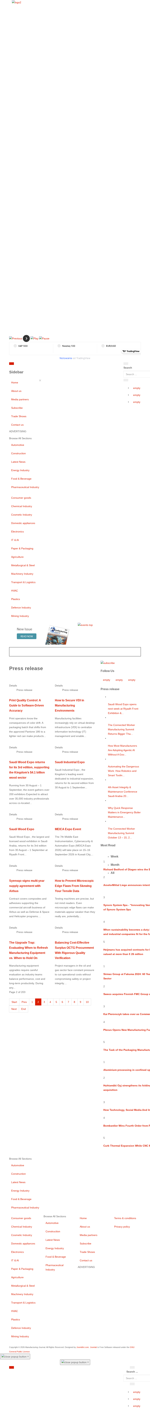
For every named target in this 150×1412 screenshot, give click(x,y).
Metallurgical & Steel (23, 565)
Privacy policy (122, 1226)
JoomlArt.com (82, 1347)
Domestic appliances (23, 523)
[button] (15, 338)
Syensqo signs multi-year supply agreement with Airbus (26, 886)
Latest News (18, 461)
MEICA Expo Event (68, 829)
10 (87, 1001)
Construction (18, 453)
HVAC (14, 590)
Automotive (17, 444)
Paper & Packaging (22, 548)
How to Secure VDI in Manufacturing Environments (69, 705)
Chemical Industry (21, 506)
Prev (24, 1001)
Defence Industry (21, 607)
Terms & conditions (125, 1218)
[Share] (125, 380)
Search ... (132, 1371)
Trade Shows (18, 416)
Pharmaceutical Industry (25, 487)
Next (14, 1008)
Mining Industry (20, 616)
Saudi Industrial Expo (70, 762)
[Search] (125, 363)
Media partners (20, 399)
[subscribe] (108, 662)
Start (14, 1001)
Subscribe (17, 407)
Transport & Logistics (23, 582)
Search (127, 367)
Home (14, 382)
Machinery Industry (22, 573)
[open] (36, 364)
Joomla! (93, 1347)
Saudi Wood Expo (21, 829)
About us (16, 390)
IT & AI (15, 540)
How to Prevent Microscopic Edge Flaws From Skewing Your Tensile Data (74, 886)
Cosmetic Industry (21, 514)
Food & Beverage (21, 478)
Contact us (17, 424)
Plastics (15, 599)
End (23, 1008)
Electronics (17, 531)
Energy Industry (20, 470)
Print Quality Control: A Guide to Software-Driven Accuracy (26, 705)
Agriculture (17, 556)
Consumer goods (21, 497)
